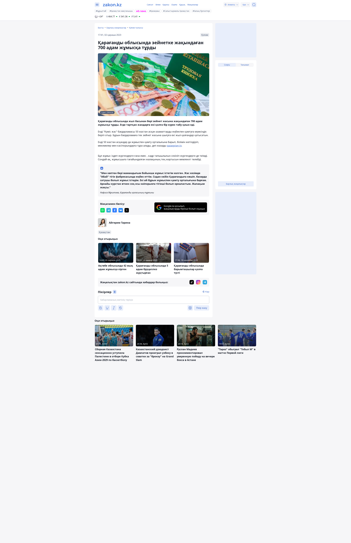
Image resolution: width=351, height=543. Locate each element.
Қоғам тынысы (136, 27)
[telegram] (108, 210)
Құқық (182, 4)
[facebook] (114, 210)
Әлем (157, 4)
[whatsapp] (102, 210)
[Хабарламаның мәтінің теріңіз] (153, 300)
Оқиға (174, 4)
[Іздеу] (253, 4)
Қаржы (166, 4)
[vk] (120, 210)
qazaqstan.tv (174, 145)
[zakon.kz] (112, 4)
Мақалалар (192, 4)
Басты (101, 27)
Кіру (207, 291)
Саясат (150, 4)
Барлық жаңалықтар (116, 27)
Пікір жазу (201, 307)
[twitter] (126, 210)
